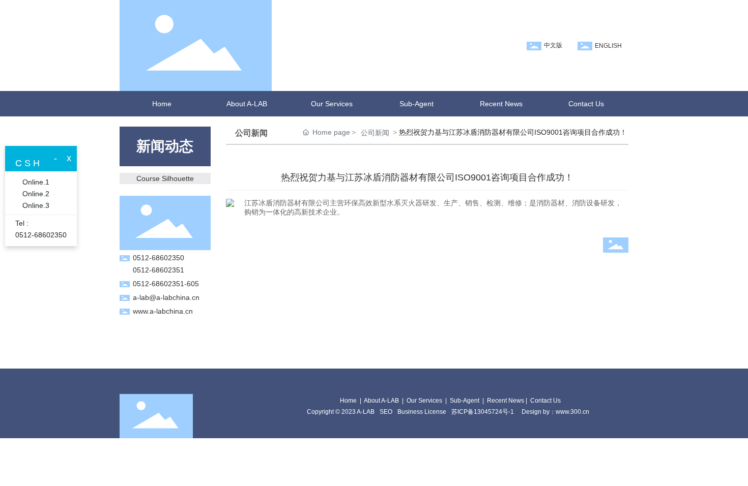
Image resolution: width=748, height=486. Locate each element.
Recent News (505, 400)
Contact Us (545, 400)
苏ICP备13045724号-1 (482, 411)
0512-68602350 (158, 258)
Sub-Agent (464, 400)
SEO (386, 411)
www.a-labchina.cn (163, 311)
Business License (421, 411)
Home (348, 400)
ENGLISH (608, 45)
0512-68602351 (158, 270)
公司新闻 (375, 133)
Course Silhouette (165, 178)
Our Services (424, 400)
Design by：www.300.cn (555, 411)
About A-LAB (381, 400)
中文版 (553, 45)
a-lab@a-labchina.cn (166, 297)
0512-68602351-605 (166, 284)
